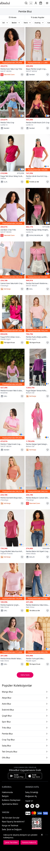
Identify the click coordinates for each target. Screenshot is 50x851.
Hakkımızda (7, 792)
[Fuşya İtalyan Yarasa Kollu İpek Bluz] (37, 367)
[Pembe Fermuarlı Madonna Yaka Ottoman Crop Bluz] (37, 260)
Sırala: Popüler (38, 17)
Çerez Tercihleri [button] (11, 842)
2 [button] (22, 434)
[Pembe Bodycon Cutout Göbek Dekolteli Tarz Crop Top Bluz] (37, 474)
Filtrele (13, 17)
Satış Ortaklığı (31, 792)
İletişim (5, 796)
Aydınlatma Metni (10, 804)
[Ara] (26, 3)
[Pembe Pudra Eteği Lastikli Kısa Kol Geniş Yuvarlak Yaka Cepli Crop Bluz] (37, 313)
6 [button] (22, 274)
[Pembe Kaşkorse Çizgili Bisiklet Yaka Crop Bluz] (12, 581)
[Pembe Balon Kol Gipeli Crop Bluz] (37, 528)
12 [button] (22, 220)
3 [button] (48, 488)
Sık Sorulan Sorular (11, 817)
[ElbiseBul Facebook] (27, 806)
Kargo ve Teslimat (10, 825)
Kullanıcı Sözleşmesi (11, 800)
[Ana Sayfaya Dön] (5, 3)
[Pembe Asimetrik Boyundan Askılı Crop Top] (12, 474)
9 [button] (22, 59)
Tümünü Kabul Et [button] (29, 842)
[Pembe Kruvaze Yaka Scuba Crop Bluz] (12, 367)
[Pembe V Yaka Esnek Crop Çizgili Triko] (12, 420)
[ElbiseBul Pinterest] (32, 806)
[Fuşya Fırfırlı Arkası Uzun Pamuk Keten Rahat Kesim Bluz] (12, 313)
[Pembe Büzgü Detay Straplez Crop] (37, 206)
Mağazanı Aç (31, 796)
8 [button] (48, 384)
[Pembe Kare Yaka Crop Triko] (12, 45)
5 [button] (48, 274)
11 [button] (48, 59)
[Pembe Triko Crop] (12, 99)
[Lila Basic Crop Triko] (12, 206)
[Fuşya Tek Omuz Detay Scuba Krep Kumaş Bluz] (12, 152)
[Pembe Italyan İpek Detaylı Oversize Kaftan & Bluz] (37, 420)
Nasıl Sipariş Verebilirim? (13, 821)
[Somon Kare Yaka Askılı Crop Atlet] (12, 260)
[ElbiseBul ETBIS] (37, 823)
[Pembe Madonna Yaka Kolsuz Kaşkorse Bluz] (37, 581)
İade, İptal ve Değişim (12, 829)
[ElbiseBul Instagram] (37, 806)
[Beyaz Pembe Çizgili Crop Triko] (37, 45)
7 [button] (22, 327)
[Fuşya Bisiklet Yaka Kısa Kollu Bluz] (12, 528)
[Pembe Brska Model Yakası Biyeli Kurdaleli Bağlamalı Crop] (12, 635)
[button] (5, 23)
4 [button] (22, 116)
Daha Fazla (25, 675)
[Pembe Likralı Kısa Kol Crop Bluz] (37, 152)
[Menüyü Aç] (47, 3)
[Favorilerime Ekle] (22, 75)
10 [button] (48, 166)
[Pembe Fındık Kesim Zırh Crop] (37, 99)
